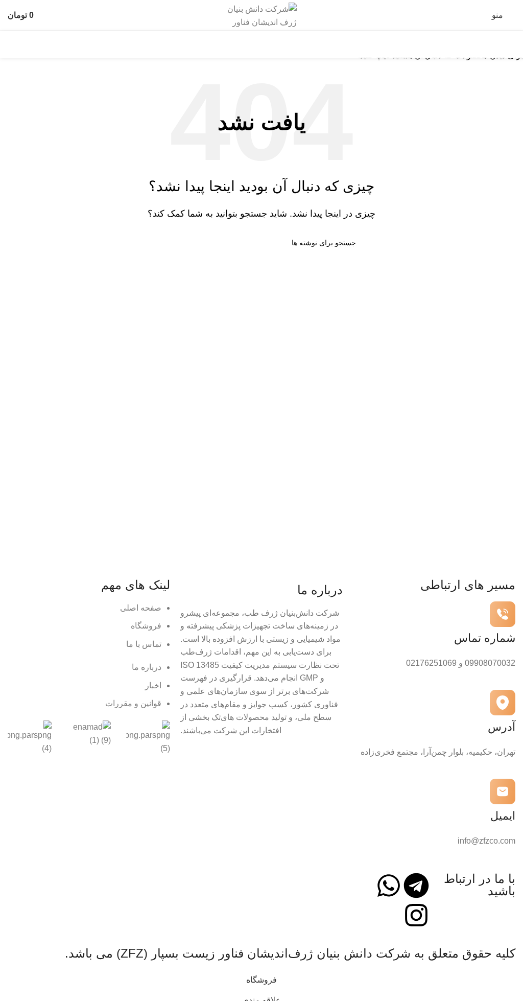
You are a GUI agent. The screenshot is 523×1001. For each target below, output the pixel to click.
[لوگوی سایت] (261, 14)
